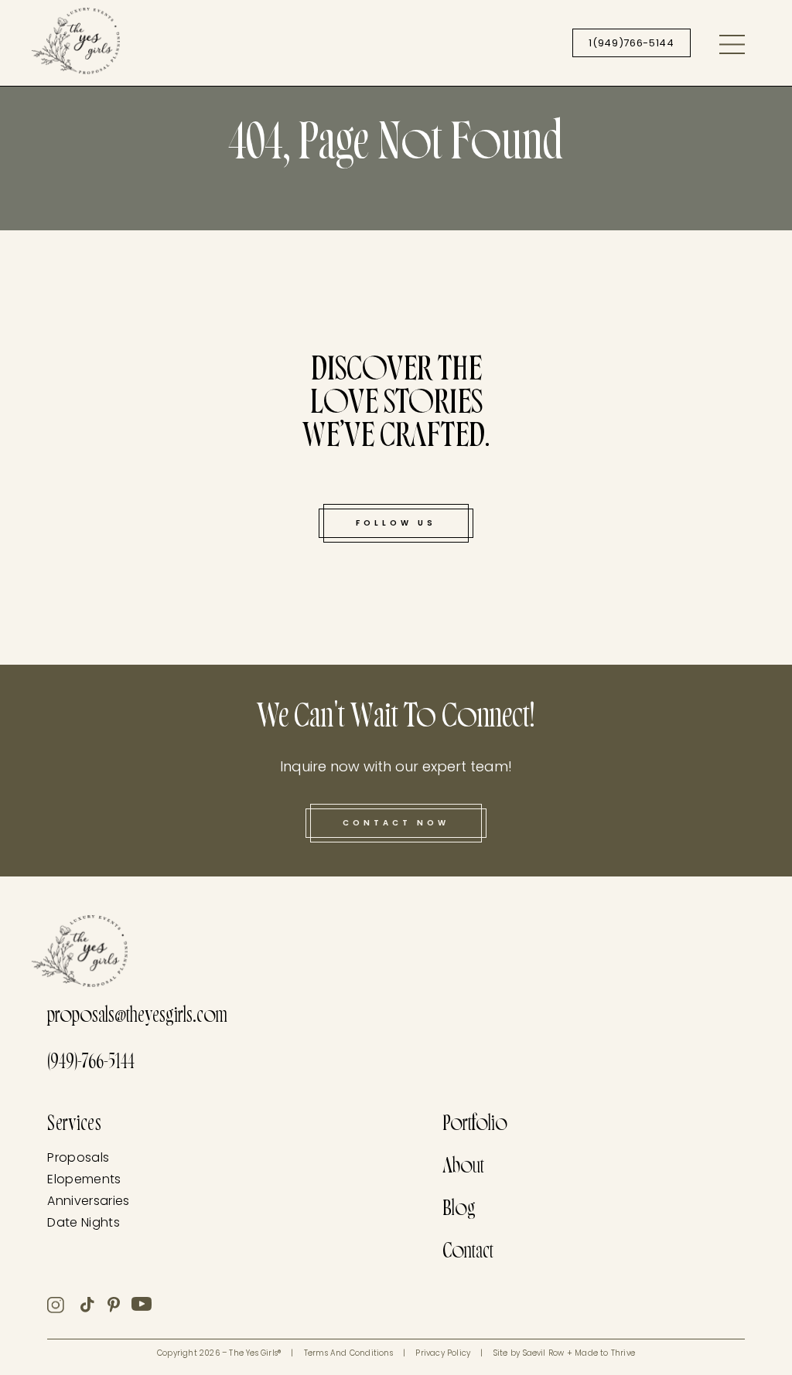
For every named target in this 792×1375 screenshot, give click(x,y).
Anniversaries (88, 1201)
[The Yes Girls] (76, 44)
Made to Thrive (605, 1353)
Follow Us (396, 523)
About (463, 1168)
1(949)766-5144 (631, 43)
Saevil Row (544, 1353)
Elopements (84, 1179)
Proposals (78, 1157)
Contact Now (396, 823)
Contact (467, 1253)
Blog (459, 1211)
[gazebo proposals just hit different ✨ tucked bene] (117, 316)
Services (74, 1126)
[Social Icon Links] (63, 1305)
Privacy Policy (442, 1353)
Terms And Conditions (348, 1353)
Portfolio (474, 1126)
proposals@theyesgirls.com (137, 1017)
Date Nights (83, 1222)
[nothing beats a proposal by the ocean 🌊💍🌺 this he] (675, 579)
